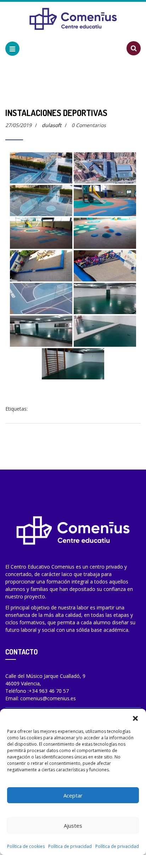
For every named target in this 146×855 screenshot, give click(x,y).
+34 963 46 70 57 (49, 690)
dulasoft (51, 125)
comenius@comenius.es (48, 698)
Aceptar (73, 795)
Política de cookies (26, 846)
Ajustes (73, 825)
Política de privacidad (70, 846)
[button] (135, 717)
